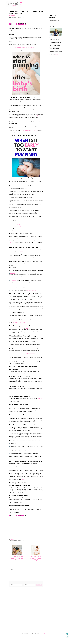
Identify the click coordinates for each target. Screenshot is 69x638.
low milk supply (39, 244)
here (23, 479)
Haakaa (21, 251)
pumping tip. (11, 428)
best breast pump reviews (31, 290)
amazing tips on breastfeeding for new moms (29, 130)
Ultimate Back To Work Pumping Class (18, 469)
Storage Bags (13, 287)
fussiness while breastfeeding (16, 226)
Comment (11, 569)
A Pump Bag (13, 280)
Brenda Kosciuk (12, 15)
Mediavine (45, 633)
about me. (57, 54)
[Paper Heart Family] (14, 4)
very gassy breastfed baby (15, 224)
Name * (12, 582)
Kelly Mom (37, 115)
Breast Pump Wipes (15, 285)
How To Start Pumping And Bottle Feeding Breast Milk (23, 47)
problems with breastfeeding (27, 218)
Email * (26, 583)
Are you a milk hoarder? (30, 353)
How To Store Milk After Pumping (19, 322)
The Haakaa (12, 273)
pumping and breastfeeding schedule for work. (33, 392)
